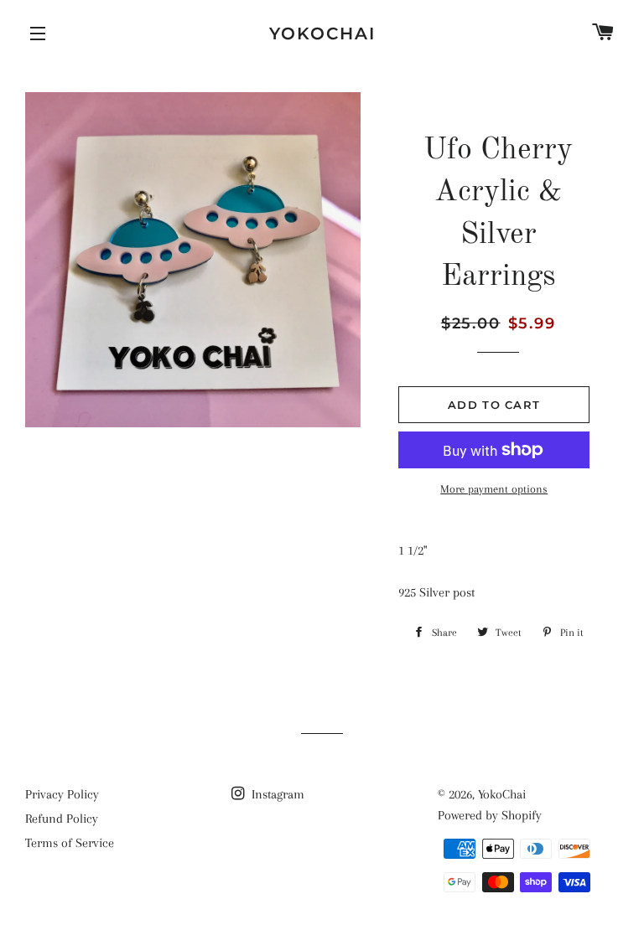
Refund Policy (61, 818)
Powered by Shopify (490, 815)
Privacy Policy (62, 794)
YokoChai (322, 33)
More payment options (494, 489)
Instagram (276, 794)
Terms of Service (69, 842)
